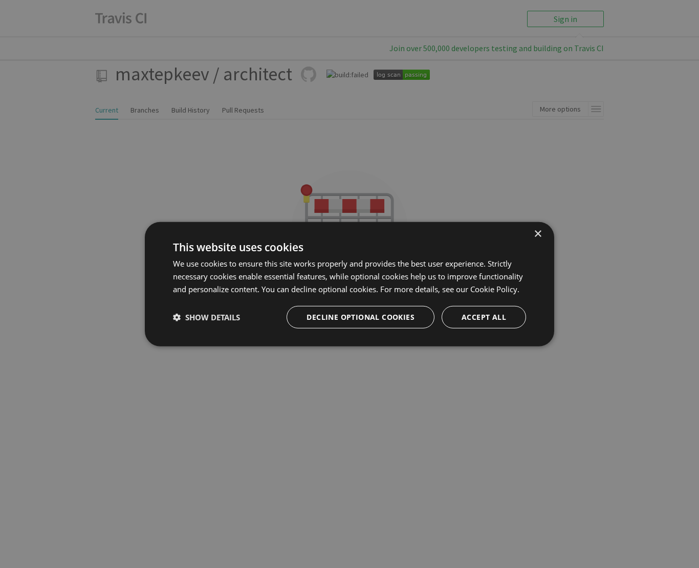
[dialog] (349, 284)
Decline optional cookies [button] (360, 316)
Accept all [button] (484, 316)
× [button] (537, 234)
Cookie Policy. (494, 289)
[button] (206, 316)
